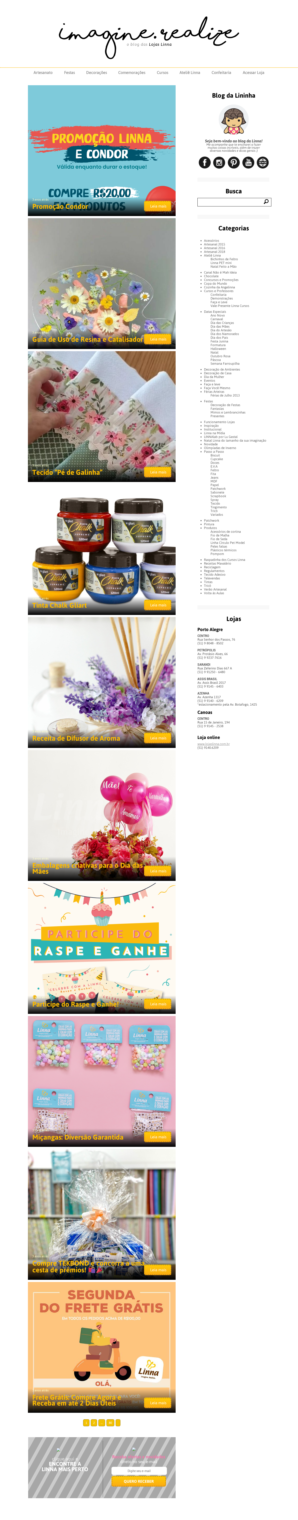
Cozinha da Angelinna (219, 287)
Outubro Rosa (220, 356)
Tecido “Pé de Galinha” (67, 472)
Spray (215, 500)
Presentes (217, 416)
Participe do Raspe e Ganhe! (75, 1004)
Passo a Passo (214, 451)
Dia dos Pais (219, 337)
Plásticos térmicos (223, 550)
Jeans (214, 477)
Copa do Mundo (215, 283)
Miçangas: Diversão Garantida (77, 1137)
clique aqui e (65, 1458)
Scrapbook (218, 496)
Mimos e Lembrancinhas (228, 412)
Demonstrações (222, 298)
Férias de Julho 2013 (225, 395)
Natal (214, 352)
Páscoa (216, 360)
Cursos (162, 72)
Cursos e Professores (218, 291)
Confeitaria (221, 72)
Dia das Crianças (222, 323)
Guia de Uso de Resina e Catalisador (87, 339)
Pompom (217, 554)
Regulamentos (214, 571)
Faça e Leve (219, 302)
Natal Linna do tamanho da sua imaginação (235, 440)
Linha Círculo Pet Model (228, 543)
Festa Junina (219, 341)
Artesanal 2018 (214, 252)
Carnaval (217, 319)
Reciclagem (212, 567)
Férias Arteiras (214, 391)
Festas (69, 72)
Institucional (212, 429)
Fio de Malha (220, 535)
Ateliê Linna (190, 72)
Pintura (209, 524)
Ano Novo (218, 315)
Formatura (218, 345)
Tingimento (219, 507)
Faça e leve (212, 384)
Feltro (215, 470)
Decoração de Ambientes (222, 369)
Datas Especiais (215, 311)
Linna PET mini (221, 263)
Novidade (211, 444)
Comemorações (131, 72)
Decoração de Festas (225, 405)
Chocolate (211, 276)
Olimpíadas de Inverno (220, 448)
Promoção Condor (60, 206)
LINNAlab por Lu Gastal (221, 437)
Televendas (212, 578)
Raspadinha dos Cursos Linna (224, 560)
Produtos (210, 528)
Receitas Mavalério (217, 563)
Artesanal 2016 (214, 248)
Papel (215, 485)
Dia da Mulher (214, 377)
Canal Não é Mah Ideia (220, 272)
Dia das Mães (220, 326)
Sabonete (217, 492)
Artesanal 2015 (214, 244)
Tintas (208, 582)
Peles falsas (219, 546)
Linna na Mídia (214, 433)
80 (110, 1423)
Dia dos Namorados (225, 334)
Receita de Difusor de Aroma (76, 738)
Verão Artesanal (215, 589)
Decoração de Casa (217, 373)
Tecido (215, 503)
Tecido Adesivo (215, 574)
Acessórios (211, 240)
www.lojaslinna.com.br (213, 744)
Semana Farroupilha (225, 363)
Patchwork (218, 488)
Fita (213, 474)
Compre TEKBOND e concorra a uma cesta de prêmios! (88, 1266)
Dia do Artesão (221, 330)
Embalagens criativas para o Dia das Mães (87, 868)
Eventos (209, 380)
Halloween (218, 349)
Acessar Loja (253, 72)
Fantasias (217, 408)
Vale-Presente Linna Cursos (230, 306)
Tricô (214, 511)
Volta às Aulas (214, 593)
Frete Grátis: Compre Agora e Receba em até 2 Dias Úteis (76, 1400)
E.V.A (214, 466)
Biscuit (215, 455)
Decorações (96, 72)
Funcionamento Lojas (219, 422)
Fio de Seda (219, 539)
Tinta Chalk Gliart (59, 605)
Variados (217, 514)
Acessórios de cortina (226, 531)
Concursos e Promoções (221, 280)
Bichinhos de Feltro (224, 259)
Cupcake (217, 459)
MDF (214, 481)
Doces (215, 463)
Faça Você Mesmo (217, 388)
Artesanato (43, 72)
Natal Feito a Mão (224, 266)
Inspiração (211, 425)
